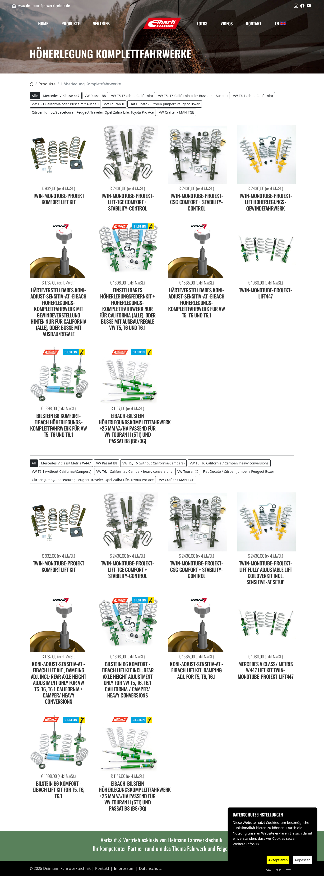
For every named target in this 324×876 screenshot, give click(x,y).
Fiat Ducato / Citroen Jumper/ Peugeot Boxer (165, 104)
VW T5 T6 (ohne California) (132, 95)
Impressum (124, 868)
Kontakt (253, 23)
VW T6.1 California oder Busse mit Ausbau (65, 104)
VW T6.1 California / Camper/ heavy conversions (134, 471)
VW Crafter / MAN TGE (176, 112)
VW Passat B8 (95, 95)
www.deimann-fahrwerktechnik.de (43, 5)
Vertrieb (101, 23)
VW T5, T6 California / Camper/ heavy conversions (229, 463)
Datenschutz (150, 868)
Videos (227, 23)
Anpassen (302, 860)
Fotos (202, 23)
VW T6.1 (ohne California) (253, 95)
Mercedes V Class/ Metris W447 (66, 463)
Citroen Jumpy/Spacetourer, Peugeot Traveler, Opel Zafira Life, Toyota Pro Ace (93, 112)
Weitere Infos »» (246, 843)
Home (43, 23)
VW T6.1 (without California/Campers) (61, 471)
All (34, 463)
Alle (35, 95)
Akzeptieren (278, 860)
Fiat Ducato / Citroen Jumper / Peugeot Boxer (238, 471)
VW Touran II (114, 104)
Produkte (70, 23)
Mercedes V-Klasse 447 (61, 95)
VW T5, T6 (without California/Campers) (153, 463)
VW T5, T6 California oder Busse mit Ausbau (193, 95)
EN (277, 23)
